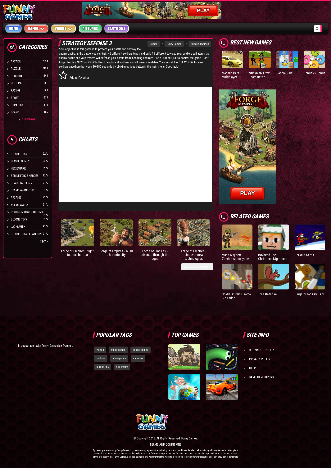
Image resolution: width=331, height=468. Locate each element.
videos (100, 349)
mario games (118, 349)
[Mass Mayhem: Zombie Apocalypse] (237, 237)
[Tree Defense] (273, 276)
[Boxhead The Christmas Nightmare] (273, 237)
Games (153, 43)
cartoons (138, 358)
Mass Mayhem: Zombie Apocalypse (235, 257)
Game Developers (261, 377)
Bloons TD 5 (19, 219)
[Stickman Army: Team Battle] (260, 59)
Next (43, 241)
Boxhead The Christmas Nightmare (273, 257)
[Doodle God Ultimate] (184, 387)
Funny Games (174, 43)
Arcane (16, 197)
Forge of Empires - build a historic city (116, 253)
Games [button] (33, 28)
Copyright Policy (261, 350)
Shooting (17, 76)
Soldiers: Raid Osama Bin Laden (236, 296)
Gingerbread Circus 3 (309, 294)
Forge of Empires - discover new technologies (193, 255)
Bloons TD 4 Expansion (26, 234)
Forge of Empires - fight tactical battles (77, 253)
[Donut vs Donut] (314, 59)
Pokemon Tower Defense (27, 212)
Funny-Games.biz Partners (57, 346)
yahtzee (101, 358)
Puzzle (15, 68)
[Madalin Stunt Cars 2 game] (222, 387)
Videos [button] (61, 28)
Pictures (90, 28)
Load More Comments (198, 266)
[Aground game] (184, 357)
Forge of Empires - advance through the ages (155, 255)
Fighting (16, 83)
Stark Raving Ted (22, 190)
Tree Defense (267, 294)
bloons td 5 (103, 366)
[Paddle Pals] (287, 59)
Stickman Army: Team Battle (259, 75)
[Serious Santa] (310, 237)
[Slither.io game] (222, 357)
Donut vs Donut (314, 73)
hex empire (122, 366)
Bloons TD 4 (19, 154)
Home (13, 28)
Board (15, 112)
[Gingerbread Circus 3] (310, 276)
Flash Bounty (20, 161)
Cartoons (116, 28)
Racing (15, 90)
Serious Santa (304, 255)
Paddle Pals (284, 73)
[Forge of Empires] (77, 232)
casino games (140, 349)
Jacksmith (18, 227)
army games (119, 358)
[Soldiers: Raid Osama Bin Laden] (237, 276)
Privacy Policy (259, 359)
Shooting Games (200, 43)
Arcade (16, 61)
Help (252, 368)
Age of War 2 (19, 205)
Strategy (17, 105)
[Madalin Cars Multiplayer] (232, 59)
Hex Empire (18, 168)
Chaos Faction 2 (21, 183)
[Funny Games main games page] (224, 422)
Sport (15, 98)
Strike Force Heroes (24, 176)
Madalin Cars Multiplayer (230, 75)
